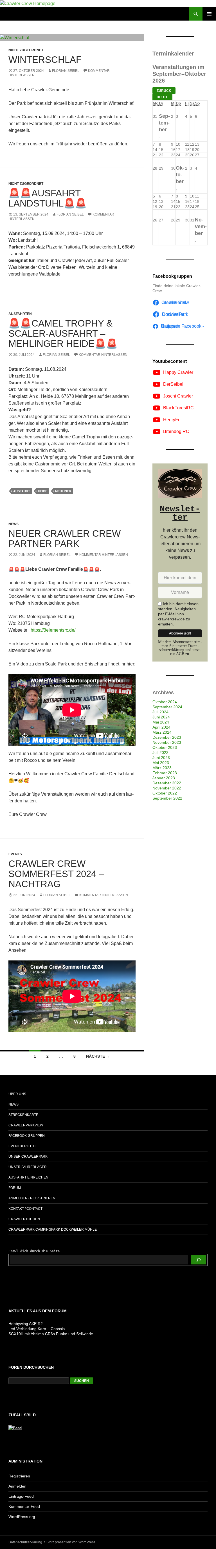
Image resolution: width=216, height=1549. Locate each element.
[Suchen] (198, 1259)
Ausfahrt (21, 491)
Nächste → (98, 1056)
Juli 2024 (160, 712)
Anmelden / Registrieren (31, 1198)
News (13, 524)
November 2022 (166, 788)
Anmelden (17, 1486)
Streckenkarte (23, 1115)
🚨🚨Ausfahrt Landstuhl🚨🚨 (47, 198)
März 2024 (162, 732)
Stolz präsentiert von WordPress (70, 1542)
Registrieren (19, 1476)
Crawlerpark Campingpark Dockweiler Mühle (52, 1229)
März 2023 (162, 767)
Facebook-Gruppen (26, 1136)
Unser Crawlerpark (28, 1157)
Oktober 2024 (164, 702)
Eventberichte (22, 1146)
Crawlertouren (24, 1219)
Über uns (17, 1094)
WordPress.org (21, 1516)
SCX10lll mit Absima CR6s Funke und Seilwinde (50, 1333)
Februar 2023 (164, 773)
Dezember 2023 (166, 737)
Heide (42, 491)
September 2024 (167, 707)
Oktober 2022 (164, 793)
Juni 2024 (161, 717)
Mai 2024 (160, 722)
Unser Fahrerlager (27, 1167)
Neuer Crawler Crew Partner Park (64, 538)
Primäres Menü (209, 14)
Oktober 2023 (164, 747)
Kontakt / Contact (25, 1209)
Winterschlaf (45, 59)
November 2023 (166, 742)
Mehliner (63, 491)
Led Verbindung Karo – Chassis (36, 1328)
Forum (14, 1188)
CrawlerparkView (25, 1125)
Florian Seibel (65, 71)
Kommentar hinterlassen (103, 355)
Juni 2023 (161, 757)
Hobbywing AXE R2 (25, 1323)
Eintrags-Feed (21, 1496)
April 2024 (161, 727)
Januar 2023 (163, 778)
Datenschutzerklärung (179, 648)
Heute (162, 97)
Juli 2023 (160, 752)
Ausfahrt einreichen (28, 1177)
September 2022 (167, 798)
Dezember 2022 (166, 783)
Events (15, 854)
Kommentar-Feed (24, 1506)
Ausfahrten (20, 314)
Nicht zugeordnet (25, 50)
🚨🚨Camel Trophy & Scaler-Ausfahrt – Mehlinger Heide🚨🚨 (63, 333)
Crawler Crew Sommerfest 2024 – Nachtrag (56, 873)
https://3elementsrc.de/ (53, 630)
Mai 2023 (160, 762)
